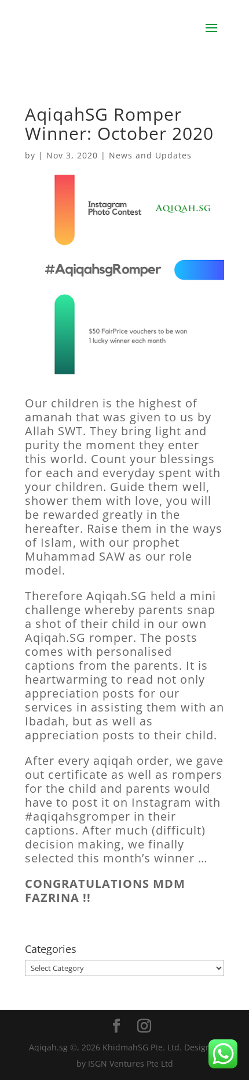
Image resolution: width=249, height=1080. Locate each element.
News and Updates (150, 155)
